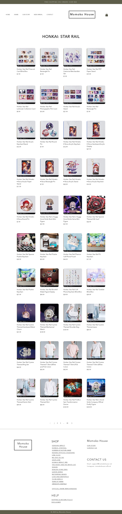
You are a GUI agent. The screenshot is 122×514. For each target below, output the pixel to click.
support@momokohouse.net (102, 464)
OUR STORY (91, 445)
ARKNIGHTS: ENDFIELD (59, 484)
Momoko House (23, 445)
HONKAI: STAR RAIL (59, 448)
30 (67, 423)
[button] (106, 14)
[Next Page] (72, 423)
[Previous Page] (50, 423)
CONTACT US (92, 448)
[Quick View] (26, 57)
